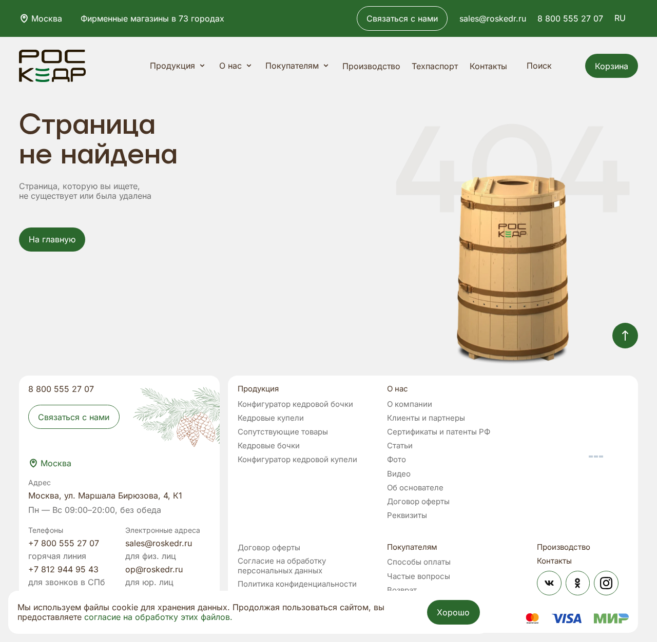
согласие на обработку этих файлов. (158, 617)
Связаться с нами (402, 18)
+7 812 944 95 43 (63, 569)
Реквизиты (407, 515)
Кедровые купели (271, 418)
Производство (371, 66)
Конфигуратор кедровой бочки (295, 404)
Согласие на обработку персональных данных (282, 565)
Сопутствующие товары (283, 432)
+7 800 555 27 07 (63, 543)
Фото (396, 459)
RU (620, 18)
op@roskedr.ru (154, 569)
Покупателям (292, 65)
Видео (399, 474)
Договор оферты (418, 501)
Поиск (539, 65)
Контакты (488, 66)
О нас (230, 65)
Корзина (611, 66)
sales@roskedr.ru (492, 18)
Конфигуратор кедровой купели (297, 459)
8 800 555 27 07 (570, 18)
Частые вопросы (418, 576)
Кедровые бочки (269, 445)
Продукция (172, 65)
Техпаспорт (435, 66)
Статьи (400, 445)
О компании (409, 404)
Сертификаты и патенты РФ (438, 432)
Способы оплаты (419, 562)
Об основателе (415, 487)
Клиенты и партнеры (426, 418)
